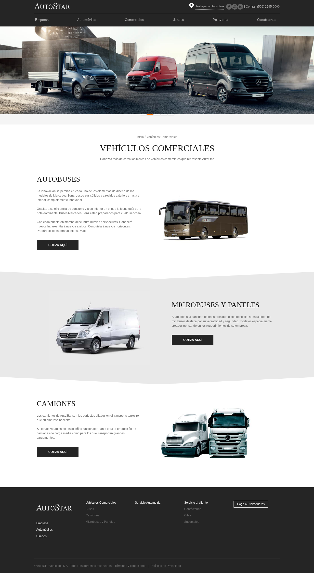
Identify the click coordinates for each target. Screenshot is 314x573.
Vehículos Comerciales (101, 502)
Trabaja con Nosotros (210, 6)
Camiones (92, 515)
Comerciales (134, 19)
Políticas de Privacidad (166, 566)
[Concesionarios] (192, 6)
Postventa (220, 19)
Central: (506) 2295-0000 (263, 6)
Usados (178, 19)
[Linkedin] (240, 7)
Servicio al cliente (196, 502)
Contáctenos (266, 19)
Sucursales (191, 521)
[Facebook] (229, 7)
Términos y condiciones (130, 566)
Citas (187, 515)
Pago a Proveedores (251, 504)
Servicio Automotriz (147, 502)
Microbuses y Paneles (100, 521)
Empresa (42, 19)
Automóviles (86, 19)
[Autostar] (52, 6)
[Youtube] (234, 7)
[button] (143, 115)
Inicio (140, 137)
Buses (90, 509)
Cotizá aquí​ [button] (192, 340)
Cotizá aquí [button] (57, 245)
